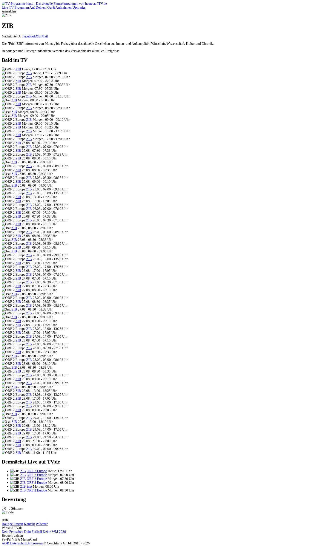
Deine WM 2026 (54, 531)
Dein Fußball (33, 531)
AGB (5, 543)
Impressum (35, 543)
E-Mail (43, 36)
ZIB (18, 69)
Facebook (29, 36)
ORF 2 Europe (37, 471)
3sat (29, 486)
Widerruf (42, 524)
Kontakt (29, 524)
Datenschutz (18, 543)
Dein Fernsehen (12, 531)
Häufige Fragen (12, 524)
